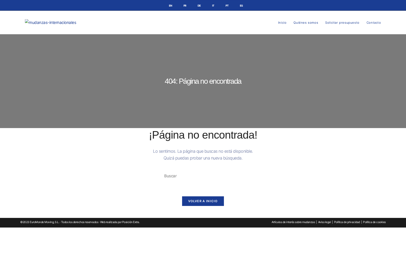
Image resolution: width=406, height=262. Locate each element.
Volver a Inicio (203, 201)
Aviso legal (324, 222)
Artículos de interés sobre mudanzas (293, 222)
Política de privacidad (347, 222)
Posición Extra (130, 222)
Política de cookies (374, 222)
